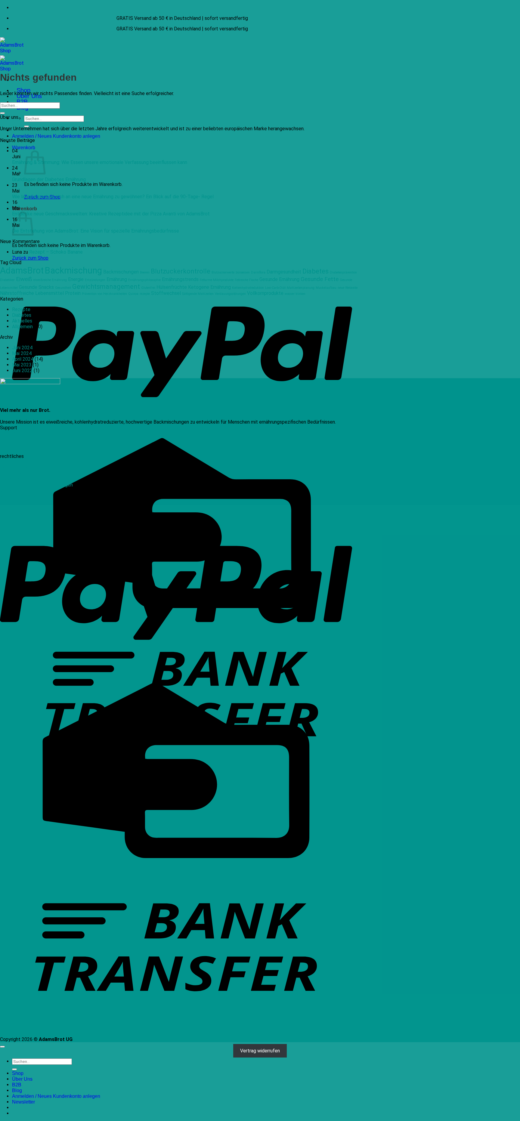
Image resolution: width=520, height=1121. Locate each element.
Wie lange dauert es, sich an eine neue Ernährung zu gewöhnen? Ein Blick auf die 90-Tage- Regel (113, 196)
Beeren (145, 272)
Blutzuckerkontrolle (180, 271)
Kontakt (8, 433)
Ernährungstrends (180, 279)
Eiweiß (24, 279)
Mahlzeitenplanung (300, 288)
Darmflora (258, 272)
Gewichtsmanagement (106, 286)
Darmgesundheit (284, 272)
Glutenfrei (148, 288)
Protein (73, 293)
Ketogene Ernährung (209, 287)
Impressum (11, 462)
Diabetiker (7, 280)
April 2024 (22, 359)
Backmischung (73, 270)
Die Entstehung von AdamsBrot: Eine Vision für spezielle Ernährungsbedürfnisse (95, 231)
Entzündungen (95, 280)
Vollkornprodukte (265, 293)
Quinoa (133, 294)
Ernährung (117, 279)
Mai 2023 (22, 365)
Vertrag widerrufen (260, 1051)
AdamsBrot (22, 270)
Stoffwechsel (166, 293)
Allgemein (22, 326)
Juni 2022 (22, 370)
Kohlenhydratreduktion (248, 288)
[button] (23, 147)
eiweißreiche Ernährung (50, 280)
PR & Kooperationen (21, 450)
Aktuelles (22, 321)
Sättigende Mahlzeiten (198, 294)
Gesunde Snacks (36, 287)
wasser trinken (295, 294)
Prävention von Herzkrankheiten (104, 294)
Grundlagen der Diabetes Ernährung (49, 179)
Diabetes (315, 271)
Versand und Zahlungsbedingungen (36, 485)
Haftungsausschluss (21, 473)
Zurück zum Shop (30, 258)
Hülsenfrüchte (171, 287)
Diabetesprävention (343, 272)
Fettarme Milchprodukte (217, 280)
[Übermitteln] (2, 113)
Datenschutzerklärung (23, 468)
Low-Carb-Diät (275, 288)
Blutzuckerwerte (223, 272)
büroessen (243, 272)
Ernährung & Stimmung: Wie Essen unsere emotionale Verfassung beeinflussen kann (99, 162)
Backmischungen (121, 272)
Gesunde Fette (320, 279)
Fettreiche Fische (246, 280)
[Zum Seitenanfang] (2, 1047)
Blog (17, 1090)
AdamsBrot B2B (17, 445)
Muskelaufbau (326, 288)
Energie (76, 279)
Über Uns (22, 1079)
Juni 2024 (22, 348)
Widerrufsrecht (16, 490)
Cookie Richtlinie (17, 479)
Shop (17, 1073)
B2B (22, 101)
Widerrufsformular (19, 496)
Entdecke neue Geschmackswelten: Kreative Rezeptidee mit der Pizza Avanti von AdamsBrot (111, 214)
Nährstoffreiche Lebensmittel (32, 293)
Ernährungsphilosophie (144, 280)
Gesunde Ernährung (279, 279)
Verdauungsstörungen (230, 294)
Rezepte (21, 309)
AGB (4, 502)
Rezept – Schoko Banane (56, 252)
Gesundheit (63, 288)
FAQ (4, 439)
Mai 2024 (22, 353)
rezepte (145, 294)
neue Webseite (348, 288)
